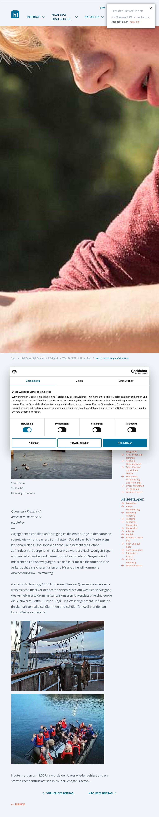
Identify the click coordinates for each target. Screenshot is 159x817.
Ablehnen (34, 443)
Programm (134, 21)
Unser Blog (86, 358)
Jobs (102, 7)
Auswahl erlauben (79, 443)
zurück (20, 804)
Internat (34, 17)
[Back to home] (15, 14)
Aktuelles (92, 17)
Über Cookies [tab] (126, 380)
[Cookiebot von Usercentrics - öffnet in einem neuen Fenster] (133, 371)
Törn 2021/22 (69, 358)
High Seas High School (61, 17)
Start (13, 358)
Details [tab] (79, 380)
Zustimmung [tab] (33, 380)
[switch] (62, 429)
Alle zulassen (125, 443)
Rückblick (53, 358)
